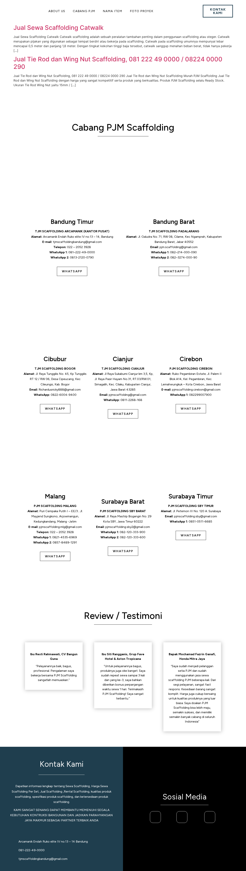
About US (56, 11)
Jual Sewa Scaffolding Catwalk (58, 27)
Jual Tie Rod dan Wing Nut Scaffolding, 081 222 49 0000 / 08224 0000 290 (117, 62)
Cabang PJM (84, 11)
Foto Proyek (141, 11)
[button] (58, 11)
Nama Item (112, 11)
